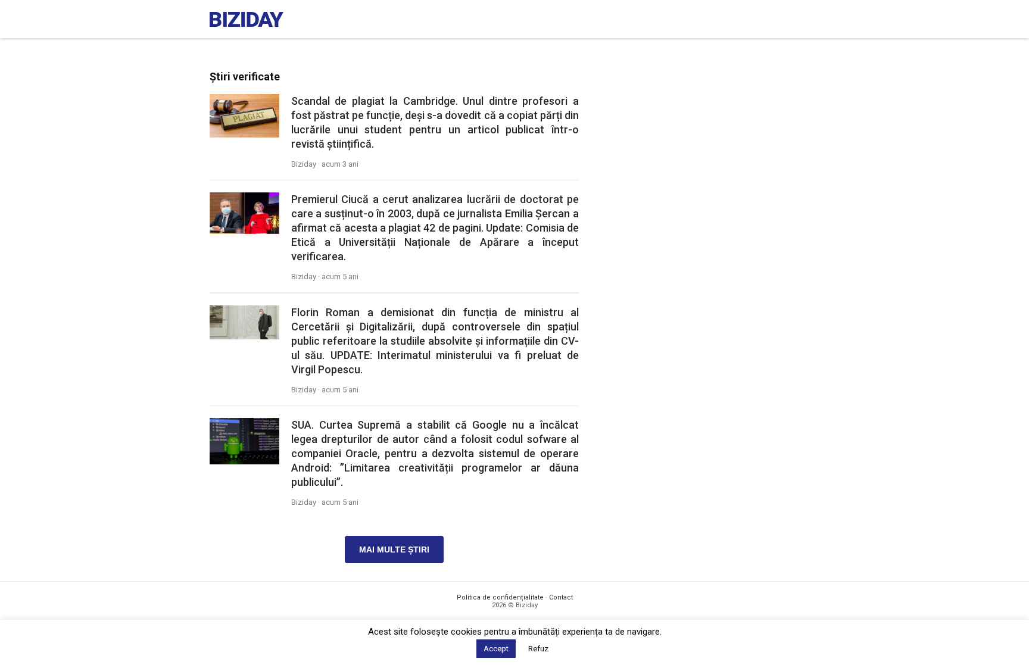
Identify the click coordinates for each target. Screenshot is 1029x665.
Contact (561, 597)
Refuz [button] (538, 648)
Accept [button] (496, 648)
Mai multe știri (394, 549)
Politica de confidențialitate (500, 597)
